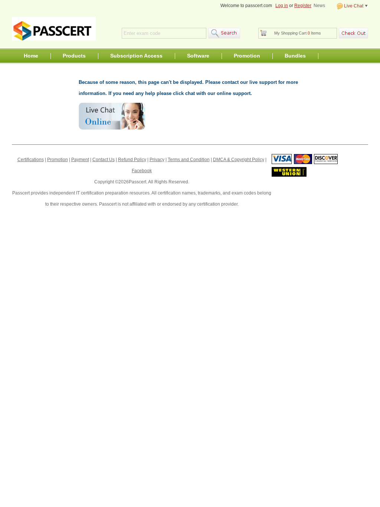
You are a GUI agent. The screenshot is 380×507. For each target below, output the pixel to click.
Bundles (295, 56)
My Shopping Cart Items (297, 33)
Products (74, 56)
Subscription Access (136, 56)
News (319, 5)
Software (198, 56)
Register (302, 5)
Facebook (142, 170)
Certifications (30, 159)
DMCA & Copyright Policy (238, 159)
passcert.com (54, 28)
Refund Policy (132, 159)
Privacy (157, 159)
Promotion (247, 56)
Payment (80, 159)
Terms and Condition (189, 159)
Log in (281, 5)
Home (31, 56)
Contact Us (103, 159)
